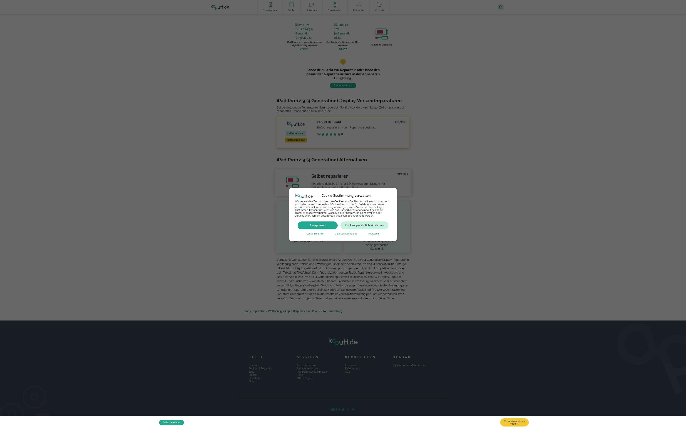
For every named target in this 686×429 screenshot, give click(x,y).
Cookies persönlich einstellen (364, 225)
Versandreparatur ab (514, 422)
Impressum (373, 234)
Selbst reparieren (171, 422)
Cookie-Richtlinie (315, 234)
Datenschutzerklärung (346, 234)
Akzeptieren (317, 225)
